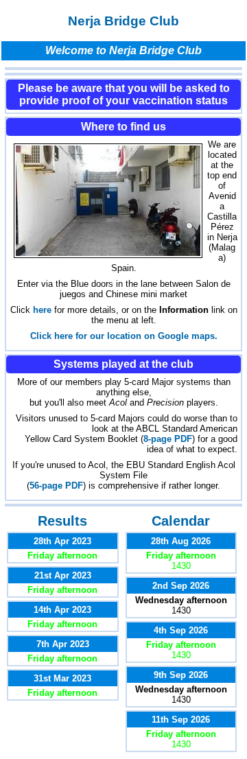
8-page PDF (167, 439)
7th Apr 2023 (62, 644)
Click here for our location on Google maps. (123, 336)
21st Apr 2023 (62, 575)
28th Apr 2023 (62, 541)
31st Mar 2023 (62, 678)
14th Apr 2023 (62, 610)
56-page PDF (56, 485)
